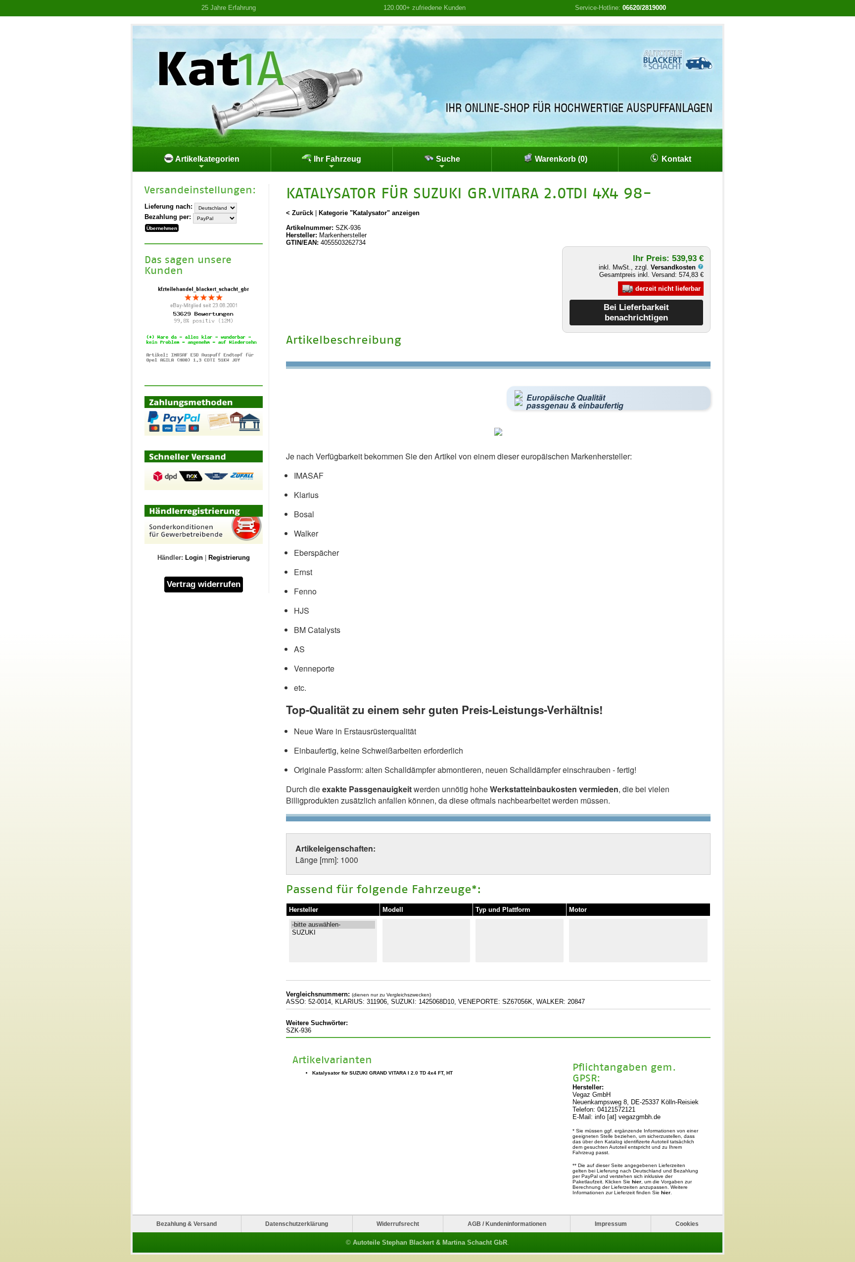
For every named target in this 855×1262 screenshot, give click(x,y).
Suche (447, 159)
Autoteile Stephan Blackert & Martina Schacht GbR (430, 1242)
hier (636, 1181)
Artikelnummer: (309, 227)
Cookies (687, 1223)
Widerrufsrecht (398, 1223)
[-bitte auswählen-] (333, 925)
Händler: (170, 557)
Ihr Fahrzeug (336, 159)
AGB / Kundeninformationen (507, 1223)
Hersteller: (301, 235)
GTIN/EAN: (302, 242)
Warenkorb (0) (560, 159)
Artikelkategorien (206, 159)
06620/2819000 (644, 7)
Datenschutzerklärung (296, 1223)
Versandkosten (674, 267)
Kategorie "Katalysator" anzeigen (369, 213)
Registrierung (229, 557)
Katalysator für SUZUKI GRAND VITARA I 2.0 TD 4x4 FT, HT (382, 1073)
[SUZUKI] (333, 933)
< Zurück (299, 213)
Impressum (611, 1223)
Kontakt (675, 159)
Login (194, 557)
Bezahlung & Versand (186, 1223)
